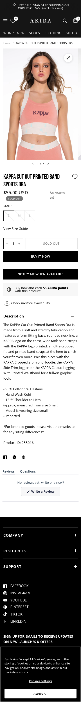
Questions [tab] (28, 472)
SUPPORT (12, 566)
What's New (14, 33)
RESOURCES (14, 551)
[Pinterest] (24, 457)
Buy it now (40, 256)
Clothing (53, 33)
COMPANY (13, 535)
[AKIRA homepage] (40, 20)
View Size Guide (15, 228)
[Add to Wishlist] (75, 176)
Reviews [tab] (8, 472)
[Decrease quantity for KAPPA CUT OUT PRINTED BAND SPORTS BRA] (7, 243)
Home (7, 43)
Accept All (40, 693)
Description (13, 316)
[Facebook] (6, 457)
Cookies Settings (40, 681)
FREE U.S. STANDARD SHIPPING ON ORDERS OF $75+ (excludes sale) (43, 6)
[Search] (65, 21)
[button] (60, 195)
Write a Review (43, 492)
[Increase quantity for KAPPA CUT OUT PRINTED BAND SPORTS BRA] (19, 243)
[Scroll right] (76, 33)
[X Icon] (15, 457)
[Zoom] (68, 58)
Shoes (34, 33)
